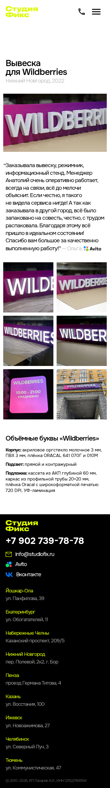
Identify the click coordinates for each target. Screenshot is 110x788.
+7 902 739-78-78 (45, 541)
